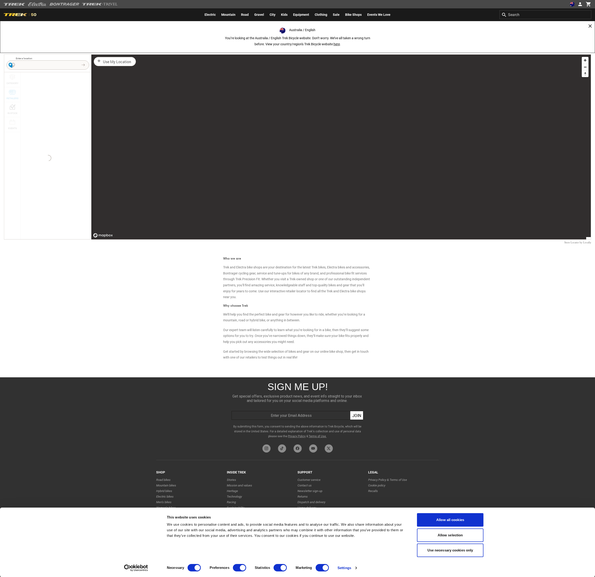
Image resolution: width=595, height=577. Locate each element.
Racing (231, 502)
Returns (303, 496)
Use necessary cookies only (450, 550)
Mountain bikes (166, 485)
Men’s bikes (164, 502)
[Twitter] (329, 448)
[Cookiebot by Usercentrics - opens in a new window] (136, 567)
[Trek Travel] (100, 4)
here (337, 44)
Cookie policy (376, 485)
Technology (234, 496)
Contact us (305, 485)
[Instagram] (266, 448)
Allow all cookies (450, 520)
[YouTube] (313, 448)
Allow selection (450, 535)
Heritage (232, 491)
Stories (231, 480)
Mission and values (239, 485)
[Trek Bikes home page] (14, 4)
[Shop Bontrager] (64, 4)
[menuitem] (210, 14)
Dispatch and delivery (311, 502)
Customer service (309, 480)
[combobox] (545, 14)
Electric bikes (165, 496)
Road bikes (163, 480)
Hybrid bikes (164, 491)
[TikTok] (282, 448)
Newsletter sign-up (310, 491)
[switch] (239, 567)
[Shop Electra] (37, 4)
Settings (344, 568)
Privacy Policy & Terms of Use (387, 480)
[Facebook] (298, 448)
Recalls (373, 491)
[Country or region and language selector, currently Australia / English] (572, 4)
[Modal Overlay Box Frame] (297, 409)
